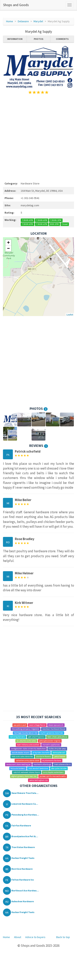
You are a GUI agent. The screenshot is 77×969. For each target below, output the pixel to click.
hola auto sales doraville (22, 756)
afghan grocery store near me (23, 776)
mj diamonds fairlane (51, 760)
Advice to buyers (35, 937)
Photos (38, 38)
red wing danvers (17, 737)
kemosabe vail (59, 752)
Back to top (63, 937)
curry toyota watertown (53, 772)
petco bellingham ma (38, 780)
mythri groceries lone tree (51, 733)
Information (15, 38)
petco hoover (59, 756)
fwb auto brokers (17, 768)
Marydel (38, 21)
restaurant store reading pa (18, 764)
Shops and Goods (16, 5)
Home (9, 21)
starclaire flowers (43, 756)
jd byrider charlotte (41, 752)
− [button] (8, 248)
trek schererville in (62, 764)
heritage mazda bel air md (25, 733)
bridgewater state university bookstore (28, 748)
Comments (62, 38)
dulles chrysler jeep (57, 748)
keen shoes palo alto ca (57, 737)
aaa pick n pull (20, 725)
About (17, 937)
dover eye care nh (55, 725)
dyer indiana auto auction (28, 744)
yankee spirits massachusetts (52, 776)
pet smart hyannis (36, 737)
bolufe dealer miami (20, 752)
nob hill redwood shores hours (26, 772)
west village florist (37, 725)
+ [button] (8, 242)
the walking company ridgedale (25, 729)
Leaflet (70, 314)
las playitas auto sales (26, 740)
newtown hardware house (53, 729)
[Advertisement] (38, 137)
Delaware (23, 21)
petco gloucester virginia (49, 740)
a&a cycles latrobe (59, 768)
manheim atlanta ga (42, 764)
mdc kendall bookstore (38, 768)
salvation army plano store (27, 760)
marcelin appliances (51, 744)
